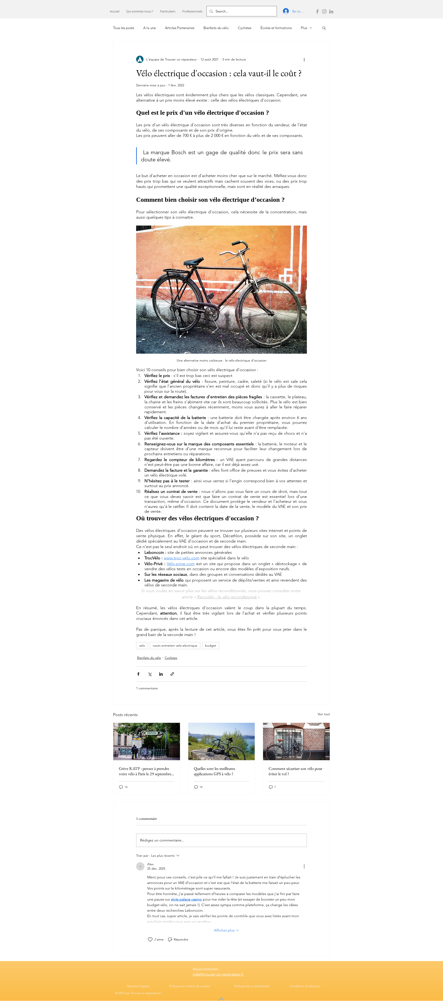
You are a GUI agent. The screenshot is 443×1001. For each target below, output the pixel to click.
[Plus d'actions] (304, 59)
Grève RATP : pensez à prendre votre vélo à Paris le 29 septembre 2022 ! (145, 771)
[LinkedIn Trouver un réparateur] (331, 11)
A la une (149, 28)
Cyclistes (244, 28)
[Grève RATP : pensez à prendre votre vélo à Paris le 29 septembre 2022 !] (146, 741)
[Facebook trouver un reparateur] (317, 11)
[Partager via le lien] (172, 674)
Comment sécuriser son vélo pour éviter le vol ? (295, 771)
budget (210, 645)
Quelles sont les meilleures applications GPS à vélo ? (214, 771)
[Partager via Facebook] (138, 674)
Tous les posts (123, 28)
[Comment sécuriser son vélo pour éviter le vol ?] (296, 741)
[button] (168, 11)
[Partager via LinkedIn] (161, 674)
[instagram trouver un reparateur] (324, 11)
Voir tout (324, 714)
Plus (304, 28)
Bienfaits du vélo (216, 28)
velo (142, 645)
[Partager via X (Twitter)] (149, 674)
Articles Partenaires (179, 28)
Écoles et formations (276, 28)
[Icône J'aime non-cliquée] (150, 939)
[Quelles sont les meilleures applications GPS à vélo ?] (221, 741)
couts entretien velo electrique (175, 645)
